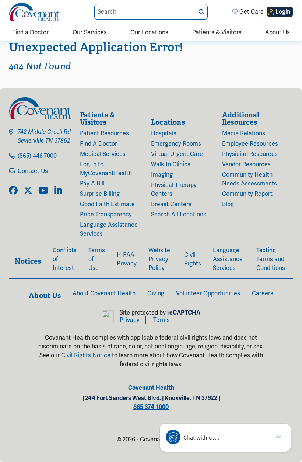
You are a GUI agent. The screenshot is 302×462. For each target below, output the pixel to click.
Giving (155, 293)
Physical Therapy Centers (174, 189)
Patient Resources (104, 133)
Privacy (130, 320)
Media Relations (243, 133)
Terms (161, 320)
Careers (262, 293)
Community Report (247, 194)
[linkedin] (58, 191)
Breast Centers (171, 204)
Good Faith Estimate (107, 204)
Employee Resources (250, 143)
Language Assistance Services (109, 229)
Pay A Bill (92, 183)
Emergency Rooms (176, 143)
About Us (277, 32)
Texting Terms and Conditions (270, 259)
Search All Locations (178, 214)
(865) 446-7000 (37, 156)
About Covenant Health (104, 293)
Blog (228, 204)
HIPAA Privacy (127, 259)
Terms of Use (96, 259)
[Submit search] (201, 12)
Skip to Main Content (6, 6)
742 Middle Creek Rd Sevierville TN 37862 (44, 136)
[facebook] (13, 191)
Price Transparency (106, 214)
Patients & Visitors (217, 32)
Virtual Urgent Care (177, 154)
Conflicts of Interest (65, 259)
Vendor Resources (246, 164)
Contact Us (33, 171)
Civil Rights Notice (85, 355)
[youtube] (43, 191)
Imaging (162, 174)
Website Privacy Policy (159, 259)
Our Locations (149, 32)
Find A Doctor (98, 143)
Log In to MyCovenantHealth (106, 169)
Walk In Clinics (170, 164)
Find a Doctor (30, 32)
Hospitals (163, 133)
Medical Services (103, 154)
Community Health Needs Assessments (249, 179)
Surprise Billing (100, 194)
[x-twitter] (28, 191)
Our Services (90, 32)
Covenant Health (151, 388)
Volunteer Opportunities (208, 293)
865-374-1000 (151, 407)
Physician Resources (250, 154)
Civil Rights (192, 259)
